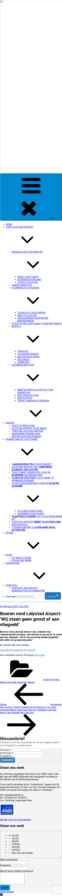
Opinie (9, 532)
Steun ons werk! (22, 560)
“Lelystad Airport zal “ (32, 468)
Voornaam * (5, 750)
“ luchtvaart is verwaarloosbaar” (33, 479)
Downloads (13, 563)
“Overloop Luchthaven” (31, 312)
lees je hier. (39, 655)
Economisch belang (29, 279)
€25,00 (15, 838)
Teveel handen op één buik (33, 400)
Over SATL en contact (25, 588)
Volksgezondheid (28, 354)
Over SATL (12, 585)
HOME (9, 224)
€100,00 (16, 844)
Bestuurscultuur (28, 395)
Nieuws (10, 423)
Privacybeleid (7, 891)
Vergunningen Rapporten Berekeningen (32, 319)
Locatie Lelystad (27, 282)
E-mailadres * (6, 756)
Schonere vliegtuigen (30, 513)
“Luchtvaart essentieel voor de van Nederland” (31, 473)
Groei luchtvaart (28, 277)
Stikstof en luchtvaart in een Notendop (37, 323)
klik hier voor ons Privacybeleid (15, 819)
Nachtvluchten (27, 315)
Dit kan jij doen (21, 557)
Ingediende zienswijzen (26, 433)
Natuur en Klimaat (28, 356)
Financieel (23, 362)
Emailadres (5, 865)
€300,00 (16, 850)
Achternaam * (6, 753)
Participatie (24, 398)
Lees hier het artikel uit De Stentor (17, 650)
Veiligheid (23, 359)
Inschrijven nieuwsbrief (26, 436)
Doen (9, 555)
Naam (8, 859)
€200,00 (16, 847)
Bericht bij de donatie (16, 871)
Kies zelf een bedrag (22, 853)
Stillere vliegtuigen (30, 511)
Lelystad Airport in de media (29, 428)
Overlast (23, 351)
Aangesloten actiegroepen (28, 590)
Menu (52, 218)
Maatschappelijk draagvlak (13, 682)
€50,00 (15, 841)
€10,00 (15, 835)
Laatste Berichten (23, 425)
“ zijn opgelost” (32, 464)
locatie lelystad (51, 679)
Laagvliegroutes (22, 285)
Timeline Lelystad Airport (28, 431)
